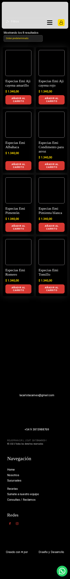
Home (11, 469)
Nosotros (13, 475)
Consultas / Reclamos (21, 499)
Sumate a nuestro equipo (23, 494)
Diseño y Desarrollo (51, 552)
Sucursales (14, 480)
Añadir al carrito (18, 100)
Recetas (12, 488)
